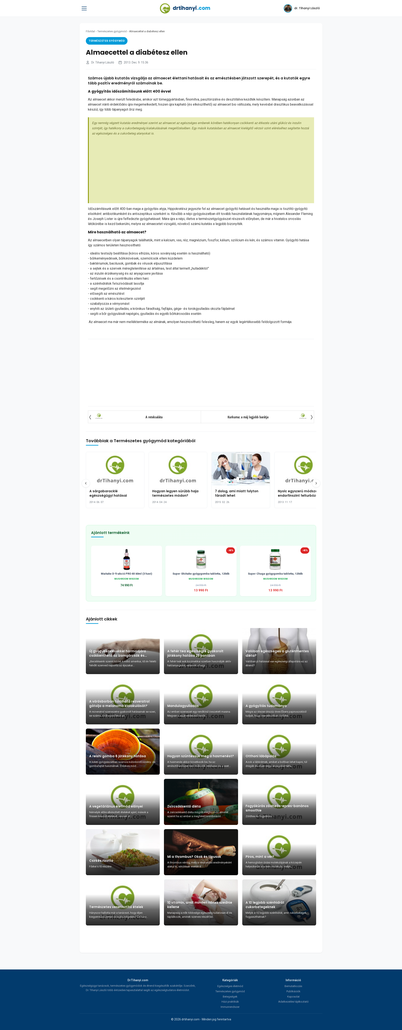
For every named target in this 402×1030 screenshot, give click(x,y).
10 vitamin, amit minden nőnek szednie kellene (199, 904)
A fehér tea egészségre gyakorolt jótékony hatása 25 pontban (195, 653)
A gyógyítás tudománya (266, 706)
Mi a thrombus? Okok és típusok (194, 856)
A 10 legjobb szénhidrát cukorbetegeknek (265, 904)
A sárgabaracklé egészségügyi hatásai (108, 493)
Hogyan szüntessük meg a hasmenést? (200, 756)
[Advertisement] (201, 167)
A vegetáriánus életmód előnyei (116, 806)
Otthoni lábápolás (261, 756)
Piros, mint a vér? (260, 856)
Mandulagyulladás (183, 706)
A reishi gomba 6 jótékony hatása (117, 756)
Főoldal (90, 31)
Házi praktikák (230, 1001)
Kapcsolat (293, 996)
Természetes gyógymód (112, 31)
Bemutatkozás (293, 986)
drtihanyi (191, 8)
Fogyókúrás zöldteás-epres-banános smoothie (277, 808)
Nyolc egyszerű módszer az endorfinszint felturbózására (302, 493)
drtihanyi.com (191, 1019)
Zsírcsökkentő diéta (184, 806)
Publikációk (293, 991)
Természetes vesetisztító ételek (116, 907)
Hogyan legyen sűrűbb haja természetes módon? (175, 493)
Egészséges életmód (230, 986)
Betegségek (230, 996)
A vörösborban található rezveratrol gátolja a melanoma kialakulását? (119, 703)
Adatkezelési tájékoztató (293, 1001)
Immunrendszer (230, 1006)
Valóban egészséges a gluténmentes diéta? (277, 653)
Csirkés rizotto (101, 860)
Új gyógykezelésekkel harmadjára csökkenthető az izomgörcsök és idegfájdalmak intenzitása (117, 653)
